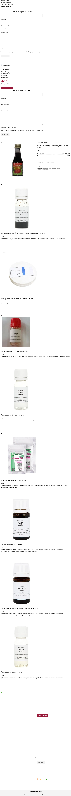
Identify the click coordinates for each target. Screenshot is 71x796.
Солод (38, 708)
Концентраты (40, 710)
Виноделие (39, 700)
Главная (38, 142)
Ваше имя (4, 19)
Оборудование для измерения (9, 720)
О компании (4, 734)
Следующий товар (69, 142)
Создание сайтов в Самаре (8, 789)
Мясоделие (39, 703)
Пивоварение (40, 698)
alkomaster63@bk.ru (6, 2)
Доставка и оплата (6, 729)
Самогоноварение (44, 142)
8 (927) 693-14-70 (6, 705)
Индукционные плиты (42, 713)
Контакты (3, 731)
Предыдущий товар (66, 142)
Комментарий (4, 32)
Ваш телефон (5, 25)
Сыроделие (40, 705)
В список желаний (3, 681)
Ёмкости (3, 717)
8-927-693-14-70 (5, 0)
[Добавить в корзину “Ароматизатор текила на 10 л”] (3, 685)
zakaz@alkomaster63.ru (7, 4)
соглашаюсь (21, 51)
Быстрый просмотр (3, 688)
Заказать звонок (65, 9)
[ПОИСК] (68, 69)
